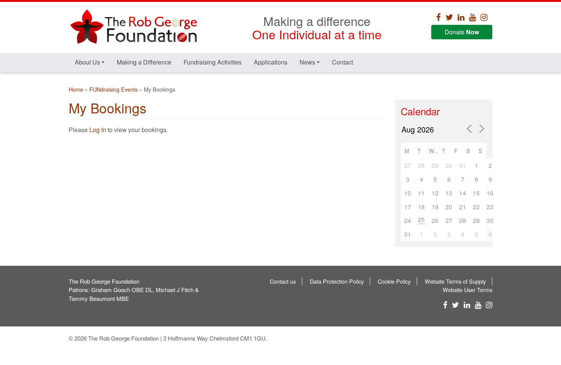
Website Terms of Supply (455, 281)
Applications (270, 62)
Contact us (283, 281)
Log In (97, 129)
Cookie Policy (394, 281)
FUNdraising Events (113, 89)
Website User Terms (467, 290)
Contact (342, 62)
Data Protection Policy (337, 281)
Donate (462, 31)
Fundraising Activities (213, 62)
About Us (87, 62)
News (307, 62)
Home (76, 89)
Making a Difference (144, 62)
